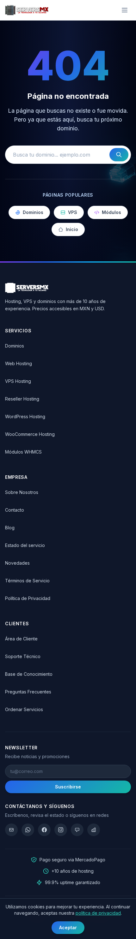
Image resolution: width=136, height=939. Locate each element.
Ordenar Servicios (24, 709)
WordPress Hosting (25, 416)
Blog (10, 527)
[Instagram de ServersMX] (60, 829)
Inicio (72, 229)
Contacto (14, 510)
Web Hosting (18, 363)
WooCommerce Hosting (30, 434)
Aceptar (68, 927)
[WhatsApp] (28, 829)
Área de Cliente (21, 638)
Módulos (111, 212)
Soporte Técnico (22, 656)
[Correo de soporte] (11, 829)
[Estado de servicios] (93, 829)
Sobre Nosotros (21, 492)
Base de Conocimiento (29, 674)
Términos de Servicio (27, 580)
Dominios (33, 212)
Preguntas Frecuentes (28, 691)
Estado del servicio (25, 545)
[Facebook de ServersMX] (44, 829)
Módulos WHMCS (23, 452)
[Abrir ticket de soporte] (77, 829)
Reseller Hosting (22, 398)
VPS (72, 212)
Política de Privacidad (27, 598)
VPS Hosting (18, 381)
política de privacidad (98, 913)
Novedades (17, 563)
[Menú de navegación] (124, 10)
